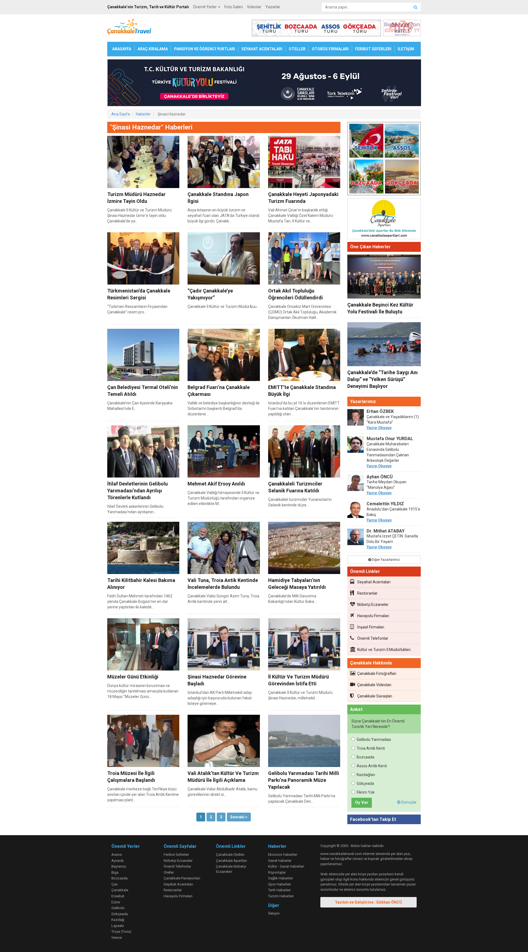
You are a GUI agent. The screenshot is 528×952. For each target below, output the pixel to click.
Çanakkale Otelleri (230, 854)
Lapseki (117, 926)
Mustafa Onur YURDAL (390, 438)
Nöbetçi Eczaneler (373, 604)
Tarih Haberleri (279, 890)
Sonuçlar (408, 802)
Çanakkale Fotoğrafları (376, 673)
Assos (116, 854)
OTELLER (297, 49)
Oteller (169, 872)
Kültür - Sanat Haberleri (286, 866)
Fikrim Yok (366, 792)
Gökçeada (365, 783)
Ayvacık (117, 861)
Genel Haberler (280, 861)
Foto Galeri (233, 7)
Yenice (116, 938)
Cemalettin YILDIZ (385, 503)
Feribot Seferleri (176, 854)
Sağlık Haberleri (280, 878)
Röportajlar (277, 872)
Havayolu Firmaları (373, 616)
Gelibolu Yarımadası (374, 739)
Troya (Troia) (121, 931)
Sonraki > (239, 817)
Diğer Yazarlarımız (385, 560)
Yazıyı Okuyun (379, 428)
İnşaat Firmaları (370, 627)
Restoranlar (367, 593)
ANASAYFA (121, 49)
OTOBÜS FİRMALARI (330, 49)
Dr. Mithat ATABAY (386, 531)
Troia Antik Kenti (371, 748)
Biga (115, 872)
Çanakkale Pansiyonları (182, 878)
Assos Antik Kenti (372, 766)
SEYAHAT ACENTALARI (261, 49)
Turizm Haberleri (281, 896)
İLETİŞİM (406, 49)
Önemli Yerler (205, 7)
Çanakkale (119, 890)
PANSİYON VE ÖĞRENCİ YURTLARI (204, 49)
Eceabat (117, 896)
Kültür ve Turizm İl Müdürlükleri (384, 649)
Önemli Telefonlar (372, 638)
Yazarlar (272, 7)
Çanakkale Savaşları (374, 696)
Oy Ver (361, 802)
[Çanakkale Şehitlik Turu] (384, 160)
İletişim (274, 913)
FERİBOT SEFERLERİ (373, 49)
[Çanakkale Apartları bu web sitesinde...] (384, 219)
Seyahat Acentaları (374, 582)
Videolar (254, 7)
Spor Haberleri (279, 884)
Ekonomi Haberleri (282, 854)
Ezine (115, 902)
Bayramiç (118, 866)
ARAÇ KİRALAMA (153, 49)
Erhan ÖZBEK (380, 411)
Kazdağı (117, 920)
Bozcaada (365, 757)
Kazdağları (366, 774)
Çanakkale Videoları (374, 685)
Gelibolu (118, 908)
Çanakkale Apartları (231, 861)
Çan (114, 884)
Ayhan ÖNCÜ (380, 476)
